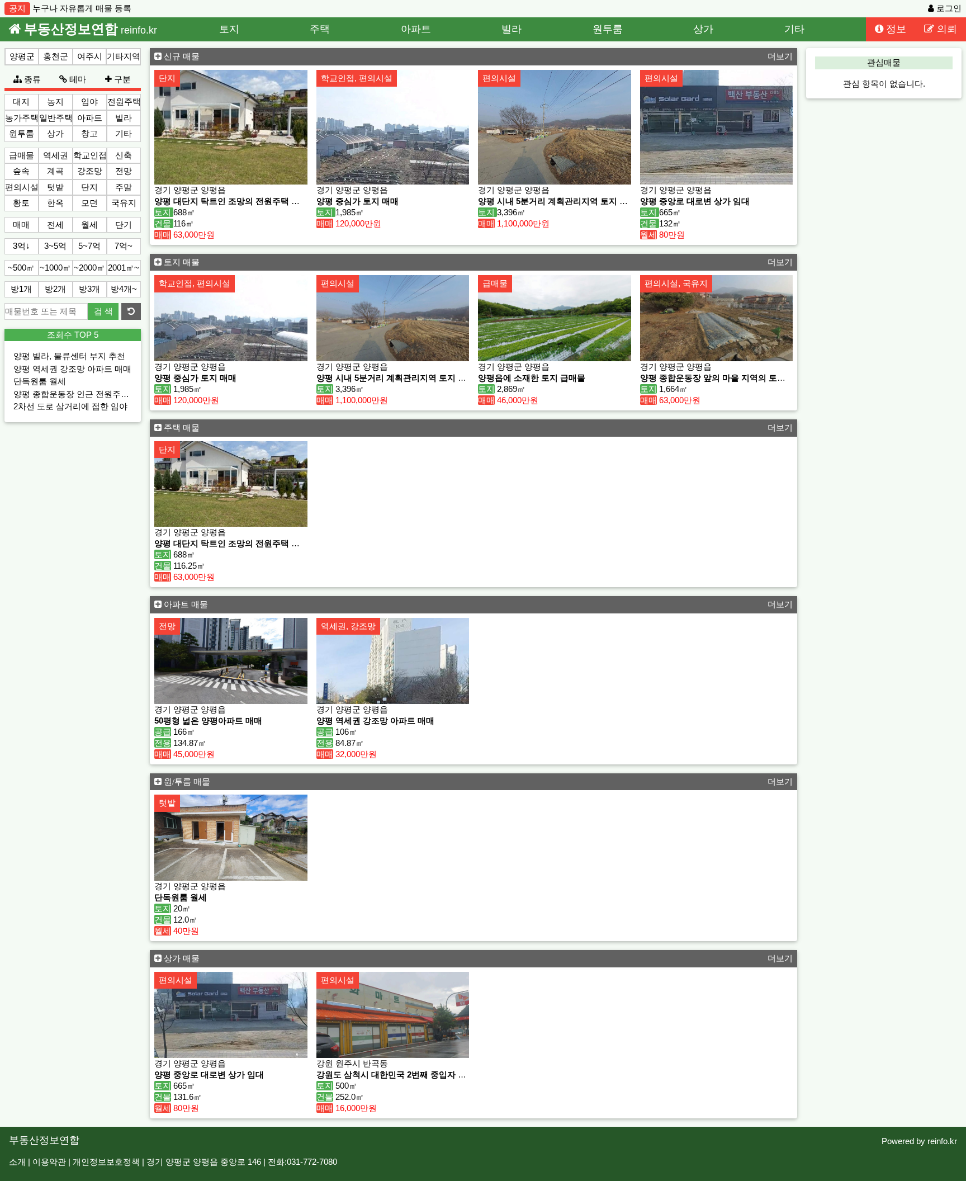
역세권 (55, 155)
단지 (89, 187)
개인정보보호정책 (106, 1161)
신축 (123, 155)
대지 (21, 101)
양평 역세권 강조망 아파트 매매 (72, 369)
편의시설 (22, 187)
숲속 (21, 171)
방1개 (21, 289)
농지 (55, 101)
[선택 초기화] (131, 311)
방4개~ (124, 289)
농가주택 (22, 117)
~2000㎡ (89, 267)
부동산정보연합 (44, 1139)
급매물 (21, 155)
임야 (89, 101)
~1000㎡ (55, 267)
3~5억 (55, 246)
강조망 (89, 171)
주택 (320, 29)
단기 (123, 224)
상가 (703, 29)
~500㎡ (21, 267)
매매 (21, 224)
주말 (123, 187)
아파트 (416, 29)
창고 (89, 133)
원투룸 (608, 29)
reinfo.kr (942, 1141)
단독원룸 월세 (39, 381)
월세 (89, 224)
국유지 (123, 202)
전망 (123, 171)
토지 (229, 29)
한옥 (55, 202)
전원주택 (124, 101)
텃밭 (55, 187)
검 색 (103, 311)
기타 (794, 29)
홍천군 (55, 56)
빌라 (511, 29)
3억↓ (21, 246)
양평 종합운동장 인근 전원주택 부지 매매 (90, 394)
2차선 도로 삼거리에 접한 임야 (70, 406)
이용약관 (49, 1161)
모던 (89, 202)
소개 (17, 1161)
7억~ (123, 246)
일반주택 (56, 117)
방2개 (55, 289)
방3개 (89, 289)
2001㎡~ (123, 267)
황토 (21, 202)
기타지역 (123, 56)
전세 (55, 224)
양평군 (22, 56)
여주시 (89, 56)
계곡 (55, 171)
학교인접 (90, 155)
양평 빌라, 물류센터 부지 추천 (69, 356)
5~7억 (89, 246)
